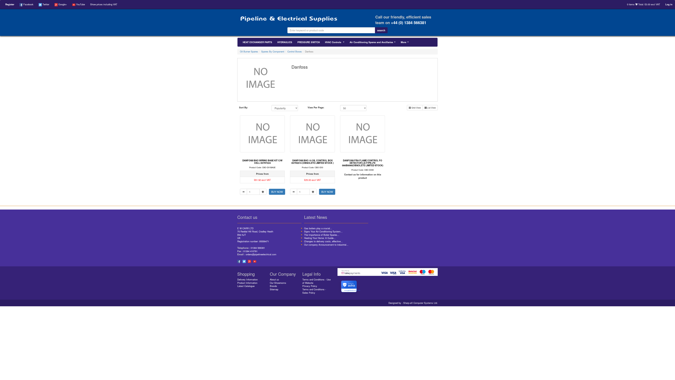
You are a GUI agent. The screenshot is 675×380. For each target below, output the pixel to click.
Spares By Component (272, 51)
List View (431, 107)
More (405, 43)
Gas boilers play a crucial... (318, 228)
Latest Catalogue (246, 286)
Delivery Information (247, 279)
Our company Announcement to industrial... (326, 244)
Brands (273, 286)
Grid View (416, 107)
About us (274, 279)
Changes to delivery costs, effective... (323, 241)
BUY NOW (277, 192)
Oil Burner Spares (249, 51)
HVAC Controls (335, 43)
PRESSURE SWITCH (308, 42)
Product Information (247, 282)
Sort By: (243, 107)
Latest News (315, 217)
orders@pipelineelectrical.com (261, 254)
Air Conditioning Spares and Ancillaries (373, 43)
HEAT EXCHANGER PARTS (257, 42)
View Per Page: (316, 107)
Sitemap (274, 289)
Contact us (247, 217)
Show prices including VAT (103, 4)
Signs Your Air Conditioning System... (323, 231)
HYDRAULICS (284, 42)
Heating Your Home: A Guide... (320, 238)
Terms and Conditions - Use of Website (316, 281)
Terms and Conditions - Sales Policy (314, 291)
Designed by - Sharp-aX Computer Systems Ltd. (413, 303)
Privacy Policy (309, 286)
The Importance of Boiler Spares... (321, 234)
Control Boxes (294, 51)
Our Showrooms (278, 282)
